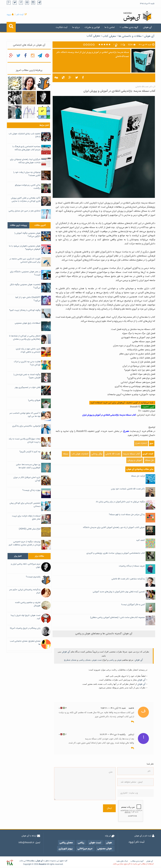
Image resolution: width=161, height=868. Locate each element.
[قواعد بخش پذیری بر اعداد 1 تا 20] (15, 83)
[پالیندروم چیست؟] (43, 83)
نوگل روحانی (97, 454)
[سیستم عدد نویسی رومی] (29, 98)
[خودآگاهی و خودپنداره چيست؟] (15, 112)
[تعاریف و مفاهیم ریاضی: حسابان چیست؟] (29, 112)
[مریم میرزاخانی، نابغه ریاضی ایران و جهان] (43, 98)
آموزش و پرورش (135, 460)
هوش (119, 660)
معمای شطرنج (70, 660)
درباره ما (76, 27)
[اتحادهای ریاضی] (43, 112)
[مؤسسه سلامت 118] (9, 862)
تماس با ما (110, 27)
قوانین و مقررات (92, 27)
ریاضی (112, 660)
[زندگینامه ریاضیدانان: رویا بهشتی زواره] (29, 83)
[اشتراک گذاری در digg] (56, 77)
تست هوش (97, 660)
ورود (9, 14)
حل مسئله (149, 460)
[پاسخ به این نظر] (132, 722)
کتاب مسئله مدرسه (131, 454)
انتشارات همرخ (141, 443)
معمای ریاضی (85, 660)
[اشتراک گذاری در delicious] (63, 77)
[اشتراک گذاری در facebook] (83, 77)
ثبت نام (20, 14)
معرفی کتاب (93, 36)
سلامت (31, 860)
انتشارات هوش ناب (80, 454)
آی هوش (147, 27)
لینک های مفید (122, 861)
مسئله (65, 454)
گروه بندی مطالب (130, 27)
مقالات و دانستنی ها (130, 36)
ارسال (109, 808)
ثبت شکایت (61, 27)
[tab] (18, 225)
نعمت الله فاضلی (112, 454)
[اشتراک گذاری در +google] (70, 77)
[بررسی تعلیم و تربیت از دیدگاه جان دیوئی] (15, 98)
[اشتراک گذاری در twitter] (76, 77)
